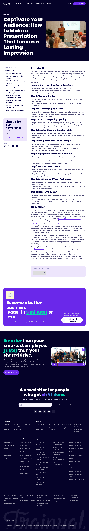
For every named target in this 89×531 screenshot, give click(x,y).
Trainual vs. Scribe (75, 445)
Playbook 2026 (66, 424)
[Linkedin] (44, 411)
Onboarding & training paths (10, 499)
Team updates (58, 495)
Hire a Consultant (54, 424)
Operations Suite (8, 445)
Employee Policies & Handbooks (59, 453)
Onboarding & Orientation (57, 448)
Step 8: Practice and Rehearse (13, 101)
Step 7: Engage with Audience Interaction (13, 97)
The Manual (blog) (40, 425)
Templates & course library (26, 496)
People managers (25, 449)
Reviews (6, 452)
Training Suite (7, 442)
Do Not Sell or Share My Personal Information (42, 525)
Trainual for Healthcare (40, 448)
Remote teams (24, 466)
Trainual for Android (78, 430)
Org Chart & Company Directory (59, 458)
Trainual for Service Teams (42, 458)
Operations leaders (26, 442)
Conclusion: (9, 113)
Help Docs (39, 429)
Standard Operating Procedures (69, 219)
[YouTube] (49, 411)
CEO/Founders (24, 452)
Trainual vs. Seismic (75, 471)
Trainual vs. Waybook (76, 468)
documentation (55, 224)
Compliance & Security (66, 525)
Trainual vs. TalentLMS (76, 449)
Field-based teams (26, 458)
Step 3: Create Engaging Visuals (14, 77)
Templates (65, 428)
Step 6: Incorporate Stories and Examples (15, 92)
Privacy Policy (7, 525)
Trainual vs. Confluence (76, 479)
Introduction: (9, 71)
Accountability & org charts (43, 496)
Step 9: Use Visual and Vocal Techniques (16, 106)
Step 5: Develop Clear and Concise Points (15, 87)
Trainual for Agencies (40, 478)
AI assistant (74, 500)
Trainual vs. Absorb (75, 465)
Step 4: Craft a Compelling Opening (15, 82)
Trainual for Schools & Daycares (42, 468)
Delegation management (74, 496)
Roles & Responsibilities (57, 463)
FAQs (5, 458)
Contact (27, 424)
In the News (17, 429)
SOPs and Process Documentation (58, 443)
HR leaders (23, 445)
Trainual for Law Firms (41, 443)
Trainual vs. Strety (74, 461)
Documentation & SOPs (10, 495)
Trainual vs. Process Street (75, 475)
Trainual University (52, 428)
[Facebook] (35, 411)
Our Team (6, 424)
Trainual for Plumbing (40, 483)
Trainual (34, 224)
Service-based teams (24, 462)
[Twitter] (40, 411)
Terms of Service (20, 525)
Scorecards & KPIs (59, 498)
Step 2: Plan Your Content (15, 73)
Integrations (7, 455)
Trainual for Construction (40, 453)
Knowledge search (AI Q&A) (10, 504)
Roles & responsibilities (27, 500)
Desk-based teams (26, 455)
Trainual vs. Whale (75, 442)
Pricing (5, 449)
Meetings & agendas (43, 500)
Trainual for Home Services (42, 463)
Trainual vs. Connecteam (77, 452)
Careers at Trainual (6, 428)
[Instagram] (53, 411)
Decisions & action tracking (43, 504)
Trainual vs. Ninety (75, 458)
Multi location (24, 473)
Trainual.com (39, 249)
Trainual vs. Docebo (75, 455)
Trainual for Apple (78, 425)
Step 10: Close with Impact (15, 110)
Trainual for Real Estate (41, 473)
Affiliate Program (17, 425)
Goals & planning (59, 502)
